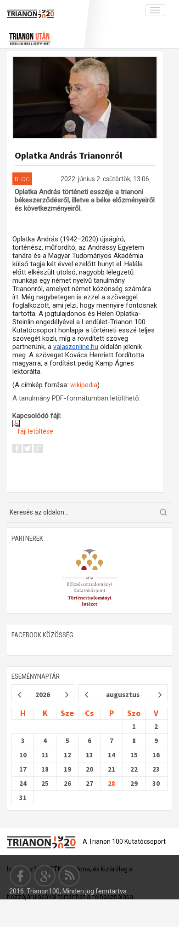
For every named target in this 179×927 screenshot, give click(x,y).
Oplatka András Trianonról (68, 155)
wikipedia (83, 385)
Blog (22, 179)
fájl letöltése (34, 431)
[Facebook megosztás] (17, 449)
